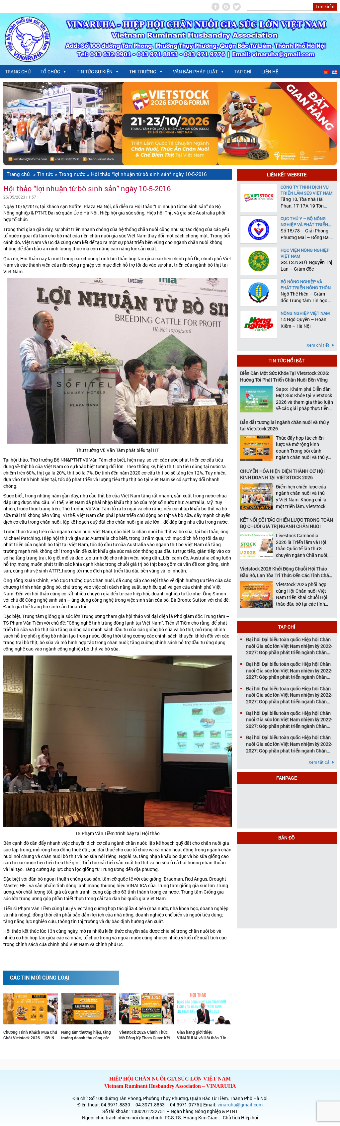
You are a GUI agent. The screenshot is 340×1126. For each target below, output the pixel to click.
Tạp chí (242, 71)
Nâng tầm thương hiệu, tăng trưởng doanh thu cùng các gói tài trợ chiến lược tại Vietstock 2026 (75, 1035)
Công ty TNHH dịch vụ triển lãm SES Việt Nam (306, 190)
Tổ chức (50, 71)
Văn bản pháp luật (195, 71)
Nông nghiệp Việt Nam (305, 313)
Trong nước (72, 174)
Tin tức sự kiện (95, 71)
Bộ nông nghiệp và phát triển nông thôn (306, 285)
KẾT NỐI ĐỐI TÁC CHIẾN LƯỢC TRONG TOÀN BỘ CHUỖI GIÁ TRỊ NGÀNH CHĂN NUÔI (286, 523)
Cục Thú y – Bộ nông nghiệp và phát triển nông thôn (304, 221)
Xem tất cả (319, 762)
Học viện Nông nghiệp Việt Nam (305, 253)
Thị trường (142, 71)
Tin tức (45, 174)
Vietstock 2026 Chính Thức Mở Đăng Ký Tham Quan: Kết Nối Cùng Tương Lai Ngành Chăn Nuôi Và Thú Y (133, 1035)
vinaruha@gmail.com (240, 1104)
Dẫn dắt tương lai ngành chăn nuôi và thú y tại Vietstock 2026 (284, 425)
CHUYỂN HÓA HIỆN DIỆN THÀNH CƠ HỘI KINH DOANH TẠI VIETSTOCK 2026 (282, 474)
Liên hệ (269, 71)
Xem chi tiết (318, 345)
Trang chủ (18, 71)
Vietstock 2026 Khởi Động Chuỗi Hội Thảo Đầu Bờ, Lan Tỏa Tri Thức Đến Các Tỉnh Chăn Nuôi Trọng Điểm (286, 571)
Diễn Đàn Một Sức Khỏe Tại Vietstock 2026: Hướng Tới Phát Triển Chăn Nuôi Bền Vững (284, 376)
